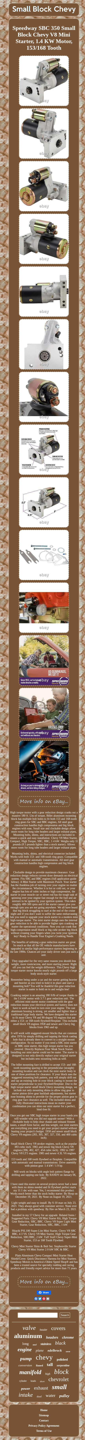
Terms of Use (44, 1430)
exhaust (41, 1388)
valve (29, 1327)
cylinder (23, 1381)
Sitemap (44, 1415)
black (60, 1343)
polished (62, 1359)
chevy (44, 1357)
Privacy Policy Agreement (43, 1425)
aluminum (28, 1335)
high (47, 1373)
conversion (25, 1365)
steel (35, 1344)
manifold (30, 1372)
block (61, 1371)
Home (43, 1410)
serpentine (63, 1365)
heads (33, 1381)
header (43, 1329)
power (25, 1389)
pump (26, 1358)
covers (58, 1328)
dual (39, 1396)
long (25, 1344)
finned (39, 1365)
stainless (46, 1344)
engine (25, 1349)
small (59, 1387)
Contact (44, 1420)
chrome (68, 1337)
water (50, 1395)
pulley (64, 1396)
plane (40, 1350)
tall (50, 1364)
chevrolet (58, 1379)
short (42, 1381)
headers (52, 1337)
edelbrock (55, 1350)
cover (68, 1351)
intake (26, 1395)
